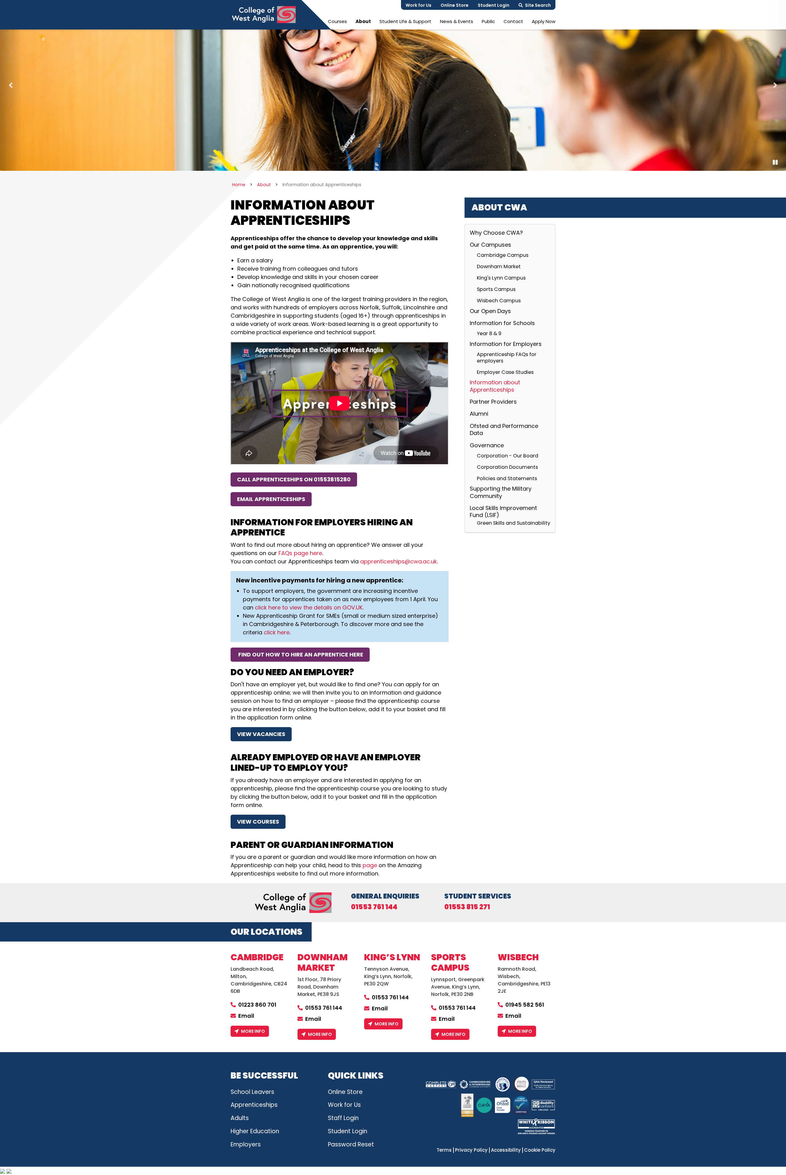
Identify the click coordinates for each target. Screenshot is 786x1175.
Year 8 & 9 (489, 333)
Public (488, 21)
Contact (513, 21)
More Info (253, 1031)
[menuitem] (337, 21)
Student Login (493, 5)
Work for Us (418, 5)
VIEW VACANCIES (261, 734)
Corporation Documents (507, 467)
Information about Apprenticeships (495, 385)
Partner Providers (493, 401)
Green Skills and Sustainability (513, 523)
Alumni (479, 413)
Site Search (538, 5)
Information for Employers (506, 344)
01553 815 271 (467, 907)
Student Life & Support (405, 21)
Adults (240, 1118)
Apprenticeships (254, 1105)
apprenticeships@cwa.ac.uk (398, 561)
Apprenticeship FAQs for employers (506, 357)
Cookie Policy (539, 1150)
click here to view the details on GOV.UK (309, 607)
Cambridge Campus (502, 255)
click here (277, 632)
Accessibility (506, 1150)
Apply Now (543, 21)
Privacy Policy (471, 1150)
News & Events (456, 21)
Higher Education (255, 1131)
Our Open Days (490, 311)
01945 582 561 (524, 1005)
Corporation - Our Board (507, 455)
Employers (246, 1144)
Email (246, 1016)
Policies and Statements (507, 478)
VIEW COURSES (258, 821)
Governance (487, 445)
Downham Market (499, 266)
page (370, 865)
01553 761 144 (374, 907)
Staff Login (343, 1118)
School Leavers (252, 1092)
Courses (337, 21)
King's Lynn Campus (501, 277)
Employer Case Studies (505, 372)
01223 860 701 (257, 1005)
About (363, 21)
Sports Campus (496, 289)
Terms (444, 1150)
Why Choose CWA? (496, 233)
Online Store (455, 5)
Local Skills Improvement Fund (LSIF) (503, 511)
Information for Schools (502, 323)
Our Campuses (490, 245)
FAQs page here (300, 553)
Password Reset (351, 1144)
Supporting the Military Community (500, 492)
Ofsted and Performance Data (504, 429)
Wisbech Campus (499, 300)
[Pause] (775, 162)
